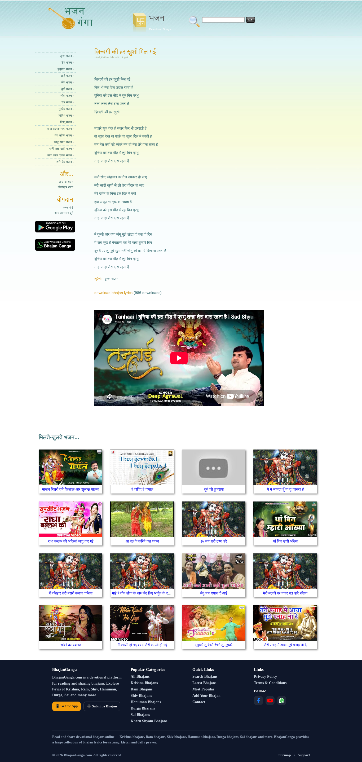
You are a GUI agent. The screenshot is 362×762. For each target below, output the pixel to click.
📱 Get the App (66, 706)
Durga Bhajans (143, 708)
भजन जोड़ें (68, 207)
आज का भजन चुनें (64, 212)
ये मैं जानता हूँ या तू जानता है (285, 489)
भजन (160, 22)
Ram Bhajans (141, 689)
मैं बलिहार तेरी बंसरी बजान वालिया (70, 593)
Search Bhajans (204, 677)
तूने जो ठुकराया (214, 489)
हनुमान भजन (65, 69)
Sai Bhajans (140, 715)
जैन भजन (66, 82)
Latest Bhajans (204, 683)
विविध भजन (65, 115)
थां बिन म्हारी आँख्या (285, 541)
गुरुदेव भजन (65, 109)
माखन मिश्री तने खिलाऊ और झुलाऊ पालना (70, 489)
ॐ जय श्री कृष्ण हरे (214, 541)
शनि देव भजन (64, 162)
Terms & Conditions (270, 683)
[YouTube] (270, 700)
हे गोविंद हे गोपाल (142, 489)
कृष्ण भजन (66, 56)
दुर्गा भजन (66, 89)
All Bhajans (140, 677)
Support (304, 755)
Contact (198, 702)
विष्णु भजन (66, 122)
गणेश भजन (66, 96)
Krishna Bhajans (144, 683)
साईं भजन (66, 76)
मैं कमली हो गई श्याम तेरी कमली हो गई (142, 645)
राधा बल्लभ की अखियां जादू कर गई (71, 541)
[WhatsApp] (281, 700)
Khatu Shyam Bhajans (149, 721)
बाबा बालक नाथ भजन (59, 129)
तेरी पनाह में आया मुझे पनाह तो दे (285, 645)
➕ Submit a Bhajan (102, 706)
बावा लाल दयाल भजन (59, 155)
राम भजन (66, 102)
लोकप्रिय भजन (65, 187)
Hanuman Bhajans (146, 702)
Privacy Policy (265, 677)
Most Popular (203, 689)
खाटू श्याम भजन (63, 142)
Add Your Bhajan (206, 696)
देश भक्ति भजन (63, 135)
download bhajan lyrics (113, 292)
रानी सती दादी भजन (60, 149)
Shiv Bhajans (141, 696)
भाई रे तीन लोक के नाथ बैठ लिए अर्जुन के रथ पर (143, 593)
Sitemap (285, 755)
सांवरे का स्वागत (70, 645)
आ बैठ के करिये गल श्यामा (142, 541)
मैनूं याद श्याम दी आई (213, 593)
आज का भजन (66, 181)
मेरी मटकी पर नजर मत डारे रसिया (285, 593)
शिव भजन (66, 62)
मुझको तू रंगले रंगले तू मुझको (213, 645)
